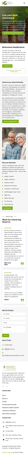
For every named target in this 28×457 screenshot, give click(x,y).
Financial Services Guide (9, 404)
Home (4, 395)
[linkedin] (7, 386)
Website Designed (7, 452)
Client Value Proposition (9, 413)
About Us (5, 398)
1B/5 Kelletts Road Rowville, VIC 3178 (13, 355)
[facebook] (3, 386)
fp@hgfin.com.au (10, 349)
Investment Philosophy (9, 410)
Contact (4, 401)
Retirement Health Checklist (10, 407)
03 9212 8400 (8, 345)
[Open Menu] (24, 3)
